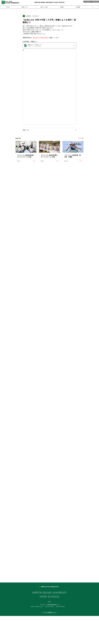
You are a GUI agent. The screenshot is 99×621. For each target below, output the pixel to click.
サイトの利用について (49, 612)
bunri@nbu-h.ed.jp (38, 606)
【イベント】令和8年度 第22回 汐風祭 (72, 156)
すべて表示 (81, 138)
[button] (92, 7)
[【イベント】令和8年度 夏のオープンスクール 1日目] (49, 147)
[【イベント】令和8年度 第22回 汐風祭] (73, 147)
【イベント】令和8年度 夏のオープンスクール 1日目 (49, 156)
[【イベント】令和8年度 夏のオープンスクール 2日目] (26, 147)
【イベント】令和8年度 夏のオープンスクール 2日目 (25, 156)
